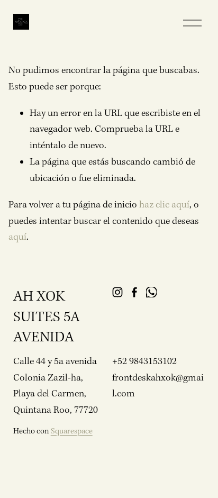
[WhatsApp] (151, 292)
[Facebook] (134, 292)
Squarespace (72, 431)
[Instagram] (117, 292)
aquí (17, 237)
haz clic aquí (164, 205)
